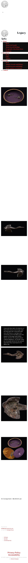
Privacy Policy (14, 552)
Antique (6, 537)
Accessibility (14, 555)
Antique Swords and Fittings (14, 64)
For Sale (5, 60)
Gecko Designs (15, 559)
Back (7, 43)
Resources (6, 53)
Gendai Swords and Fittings (14, 66)
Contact (5, 70)
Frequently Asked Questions (14, 49)
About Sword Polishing (13, 47)
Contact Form (10, 530)
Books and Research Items (14, 68)
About (5, 41)
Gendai (6, 539)
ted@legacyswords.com (7, 528)
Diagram (8, 51)
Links (7, 57)
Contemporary (7, 540)
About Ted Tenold (11, 45)
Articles (8, 59)
